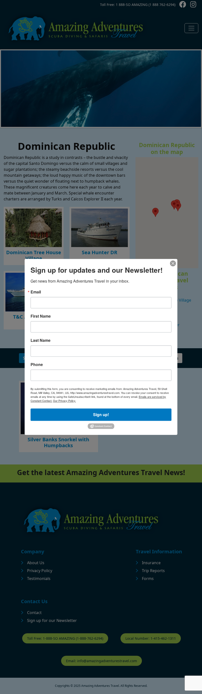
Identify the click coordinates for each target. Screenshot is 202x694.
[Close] (173, 263)
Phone (37, 364)
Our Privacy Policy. (64, 401)
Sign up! (101, 414)
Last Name (40, 340)
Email (36, 292)
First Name (41, 316)
